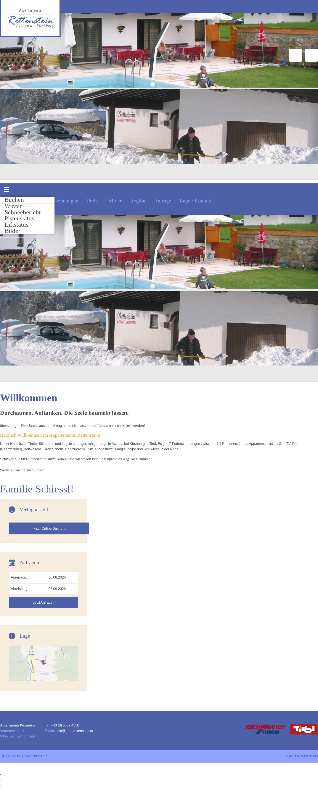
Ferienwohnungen (59, 201)
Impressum (11, 756)
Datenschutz (36, 756)
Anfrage (162, 201)
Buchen (14, 199)
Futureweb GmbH (303, 756)
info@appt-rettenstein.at (74, 731)
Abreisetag (19, 589)
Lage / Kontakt (195, 201)
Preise (93, 201)
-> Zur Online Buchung (49, 528)
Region (137, 201)
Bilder (115, 201)
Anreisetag (19, 577)
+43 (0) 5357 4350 (65, 725)
